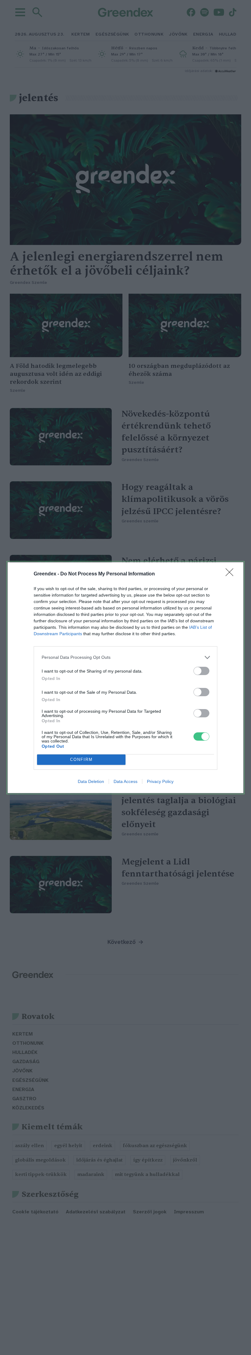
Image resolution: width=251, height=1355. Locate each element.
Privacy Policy (160, 781)
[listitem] (125, 657)
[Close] (231, 574)
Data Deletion (91, 781)
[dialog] (125, 677)
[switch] (201, 671)
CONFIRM (81, 759)
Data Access (125, 781)
